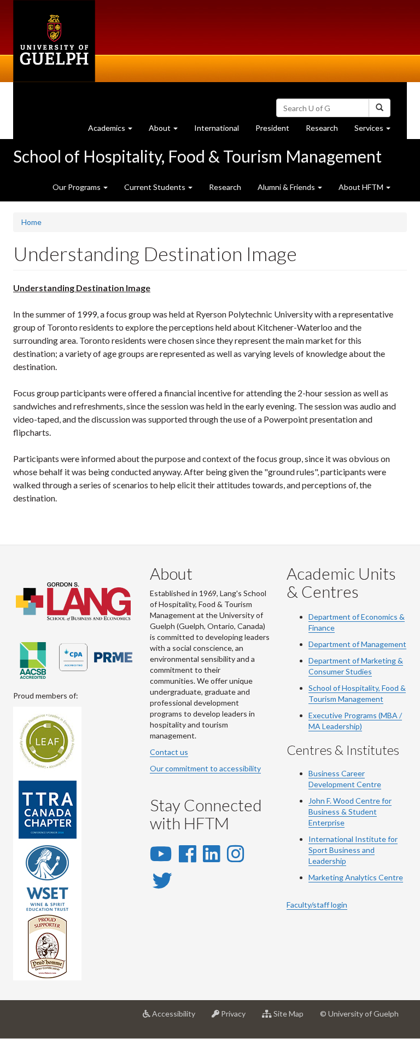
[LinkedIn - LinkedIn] (211, 853)
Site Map (292, 1018)
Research (326, 131)
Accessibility (176, 1018)
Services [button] (376, 131)
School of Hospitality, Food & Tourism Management (197, 156)
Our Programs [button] (77, 187)
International (216, 127)
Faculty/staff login (317, 904)
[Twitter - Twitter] (162, 880)
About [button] (167, 131)
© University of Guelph (359, 1013)
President (272, 127)
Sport (318, 850)
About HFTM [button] (362, 187)
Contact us (169, 752)
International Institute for (353, 839)
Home (31, 222)
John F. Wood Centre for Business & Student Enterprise (350, 811)
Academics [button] (114, 131)
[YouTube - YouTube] (161, 853)
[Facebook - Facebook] (187, 853)
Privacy (236, 1018)
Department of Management (357, 644)
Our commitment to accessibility (205, 768)
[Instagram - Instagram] (235, 853)
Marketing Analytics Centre (355, 877)
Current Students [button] (155, 187)
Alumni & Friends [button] (287, 187)
